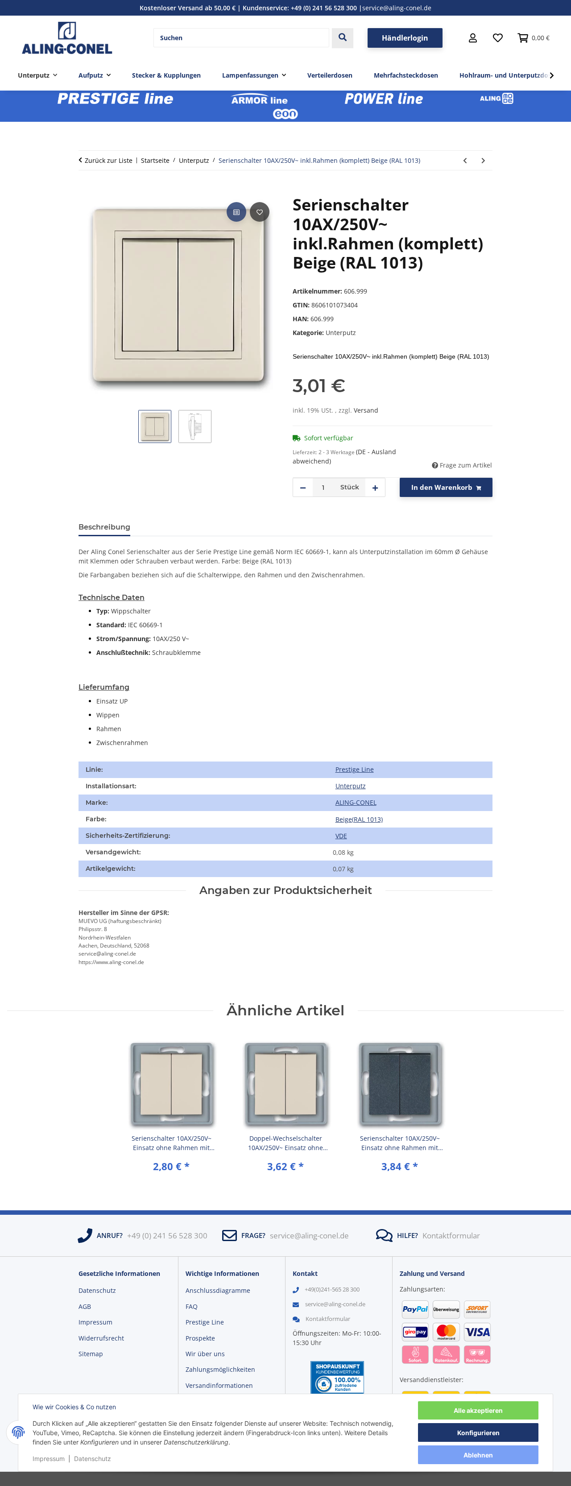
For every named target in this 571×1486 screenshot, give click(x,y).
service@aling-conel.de (396, 8)
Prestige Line (354, 769)
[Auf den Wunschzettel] (259, 212)
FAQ (192, 1306)
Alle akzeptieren (478, 1410)
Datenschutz (92, 1458)
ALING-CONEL (356, 802)
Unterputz (341, 332)
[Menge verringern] (303, 487)
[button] (472, 38)
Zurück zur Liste (108, 160)
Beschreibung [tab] (104, 527)
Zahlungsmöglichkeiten (220, 1369)
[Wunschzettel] (497, 38)
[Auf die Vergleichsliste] (236, 212)
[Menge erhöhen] (375, 487)
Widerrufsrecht (101, 1338)
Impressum (49, 1458)
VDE (341, 836)
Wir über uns (205, 1353)
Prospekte (200, 1338)
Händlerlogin (405, 38)
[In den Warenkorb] (86, 190)
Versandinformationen (219, 1385)
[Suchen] (342, 38)
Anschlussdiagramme (218, 1290)
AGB (85, 1306)
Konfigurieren (478, 1432)
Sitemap (91, 1353)
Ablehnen (478, 1455)
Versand (366, 410)
